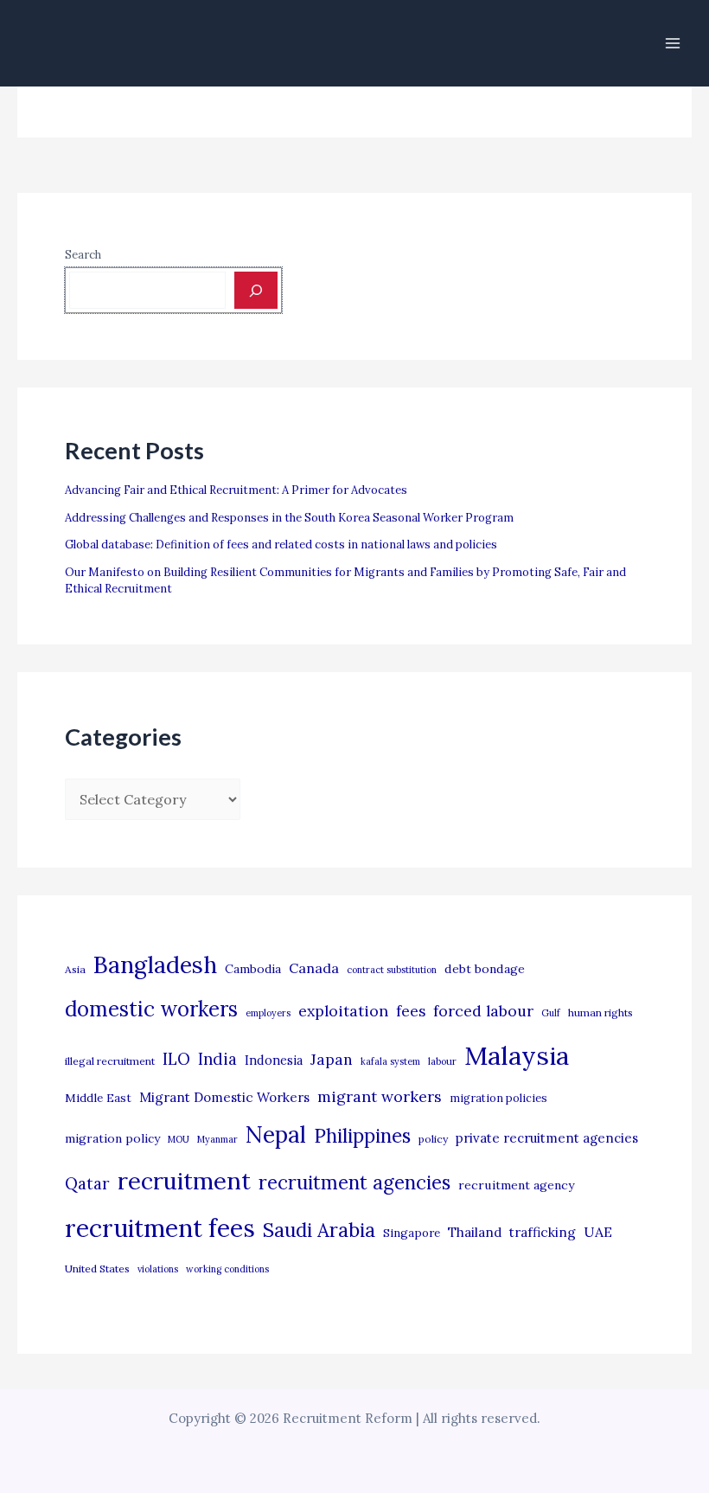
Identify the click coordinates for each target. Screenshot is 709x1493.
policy (433, 1138)
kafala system (390, 1061)
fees (410, 1011)
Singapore (411, 1233)
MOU (178, 1139)
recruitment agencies (354, 1182)
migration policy (112, 1138)
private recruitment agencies (547, 1138)
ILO (176, 1058)
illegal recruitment (110, 1060)
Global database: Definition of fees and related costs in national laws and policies (281, 544)
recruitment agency (516, 1185)
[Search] (256, 290)
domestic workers (151, 1009)
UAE (598, 1231)
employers (268, 1013)
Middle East (98, 1098)
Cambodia (253, 969)
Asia (75, 969)
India (217, 1059)
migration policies (498, 1098)
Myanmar (217, 1139)
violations (157, 1269)
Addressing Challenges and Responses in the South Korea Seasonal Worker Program (289, 517)
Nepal (276, 1134)
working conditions (227, 1269)
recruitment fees (160, 1228)
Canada (314, 968)
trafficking (542, 1232)
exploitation (343, 1011)
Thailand (474, 1232)
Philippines (362, 1136)
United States (97, 1268)
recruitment (184, 1180)
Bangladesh (155, 964)
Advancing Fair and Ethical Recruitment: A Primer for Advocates (236, 490)
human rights (600, 1012)
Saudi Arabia (319, 1230)
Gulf (550, 1013)
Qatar (87, 1183)
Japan (331, 1059)
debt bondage (484, 969)
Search (83, 254)
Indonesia (274, 1060)
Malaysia (516, 1055)
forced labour (483, 1011)
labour (442, 1061)
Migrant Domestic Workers (224, 1097)
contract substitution (392, 970)
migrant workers (379, 1096)
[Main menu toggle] (673, 43)
